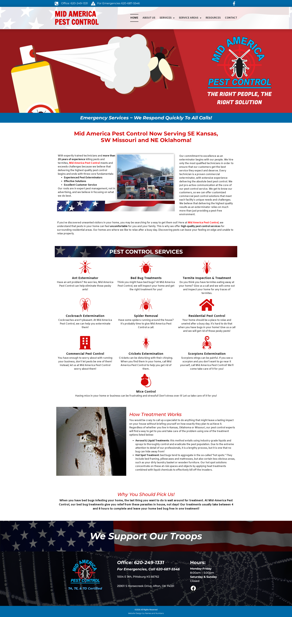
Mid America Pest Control (77, 18)
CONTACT (231, 17)
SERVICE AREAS (188, 17)
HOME (134, 17)
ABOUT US (149, 17)
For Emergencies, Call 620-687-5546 (148, 569)
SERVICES (166, 17)
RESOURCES (213, 17)
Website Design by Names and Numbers (146, 613)
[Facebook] (193, 588)
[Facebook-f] (234, 3)
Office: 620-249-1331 (140, 562)
